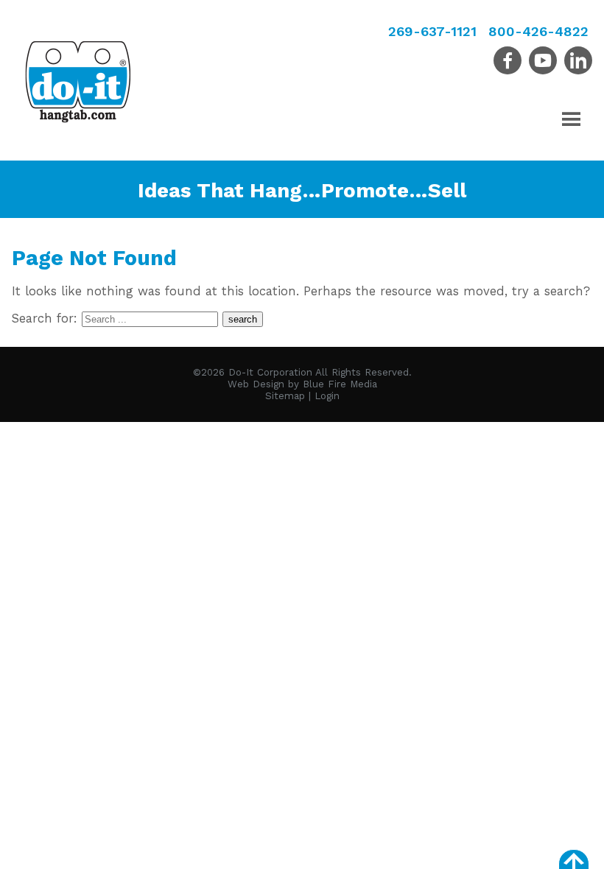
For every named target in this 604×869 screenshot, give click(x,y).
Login (327, 395)
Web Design (256, 384)
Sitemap (285, 395)
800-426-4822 (538, 31)
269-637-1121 (432, 31)
